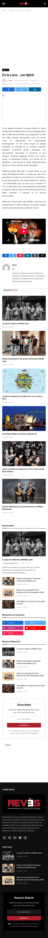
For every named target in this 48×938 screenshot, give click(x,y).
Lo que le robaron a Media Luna (15, 323)
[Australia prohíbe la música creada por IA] (24, 418)
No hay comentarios (23, 84)
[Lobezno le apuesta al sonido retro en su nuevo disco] (24, 380)
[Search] (44, 3)
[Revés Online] (24, 3)
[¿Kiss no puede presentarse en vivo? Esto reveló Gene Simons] (24, 453)
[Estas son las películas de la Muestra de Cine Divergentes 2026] (8, 593)
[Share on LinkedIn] (35, 89)
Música (5, 70)
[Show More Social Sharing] (44, 89)
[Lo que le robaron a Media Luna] (24, 308)
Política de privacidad (31, 733)
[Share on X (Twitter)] (21, 89)
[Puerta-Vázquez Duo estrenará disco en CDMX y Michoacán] (24, 491)
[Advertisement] (24, 39)
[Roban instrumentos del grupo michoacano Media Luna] (24, 343)
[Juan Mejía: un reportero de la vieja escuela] (8, 604)
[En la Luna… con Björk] (24, 108)
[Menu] (3, 3)
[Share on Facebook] (8, 89)
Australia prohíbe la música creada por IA (19, 434)
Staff (10, 80)
